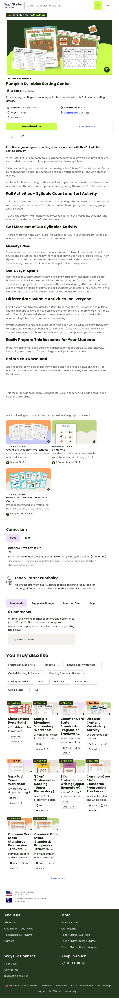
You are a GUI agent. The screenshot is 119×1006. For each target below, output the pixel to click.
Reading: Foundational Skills (79, 561)
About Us (9, 922)
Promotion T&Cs (65, 985)
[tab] (13, 538)
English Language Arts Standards (43, 561)
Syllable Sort (60, 449)
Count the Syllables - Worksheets (27, 449)
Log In (41, 991)
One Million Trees (19, 928)
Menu (110, 5)
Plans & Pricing (70, 922)
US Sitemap (104, 985)
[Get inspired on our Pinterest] (83, 963)
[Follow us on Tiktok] (63, 963)
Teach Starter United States (78, 941)
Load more (58, 878)
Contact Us (11, 970)
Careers (9, 941)
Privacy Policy (86, 985)
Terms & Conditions (40, 985)
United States (17, 985)
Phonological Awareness (21, 565)
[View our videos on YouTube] (78, 963)
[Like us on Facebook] (73, 963)
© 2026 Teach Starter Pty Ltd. (65, 991)
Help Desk (10, 963)
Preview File (87, 126)
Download (30, 126)
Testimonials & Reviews (18, 935)
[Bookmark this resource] (12, 136)
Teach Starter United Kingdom (79, 947)
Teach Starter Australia (75, 935)
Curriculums (68, 928)
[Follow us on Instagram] (68, 963)
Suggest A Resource (16, 976)
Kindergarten (15, 561)
